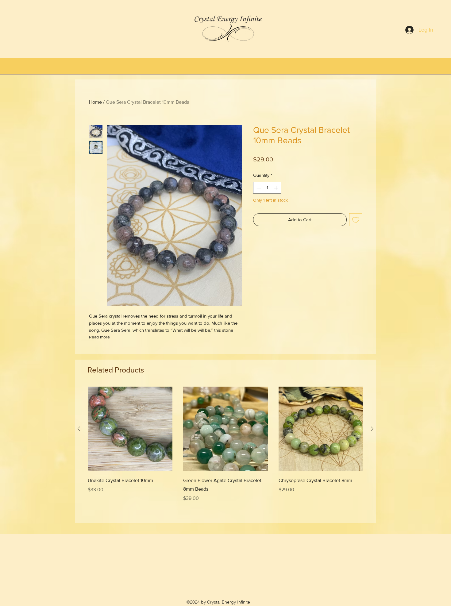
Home (95, 102)
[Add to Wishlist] (355, 219)
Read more (99, 336)
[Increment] (276, 188)
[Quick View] (130, 429)
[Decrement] (258, 188)
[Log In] (405, 30)
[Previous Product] (79, 428)
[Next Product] (372, 428)
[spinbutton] (267, 188)
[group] (225, 452)
